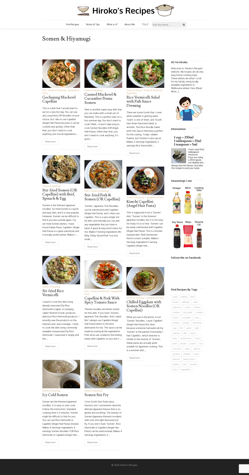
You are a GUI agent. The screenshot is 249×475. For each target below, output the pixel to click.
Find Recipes (72, 24)
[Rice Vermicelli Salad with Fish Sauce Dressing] (145, 73)
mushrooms (186, 338)
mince (193, 333)
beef (192, 297)
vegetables (185, 369)
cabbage (185, 302)
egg (174, 328)
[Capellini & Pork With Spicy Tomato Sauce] (103, 274)
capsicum (177, 307)
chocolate (187, 312)
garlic (189, 328)
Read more (50, 141)
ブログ (145, 24)
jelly (197, 328)
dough (186, 323)
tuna (175, 369)
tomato (193, 364)
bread (175, 302)
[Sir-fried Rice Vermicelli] (61, 270)
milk (185, 333)
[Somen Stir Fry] (103, 374)
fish (181, 328)
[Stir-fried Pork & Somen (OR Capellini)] (103, 174)
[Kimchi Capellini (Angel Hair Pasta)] (145, 180)
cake (195, 302)
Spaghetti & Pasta (155, 197)
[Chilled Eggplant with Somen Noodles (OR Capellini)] (145, 281)
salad (187, 348)
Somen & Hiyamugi (57, 90)
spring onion (189, 359)
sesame (176, 354)
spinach (176, 359)
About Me (129, 24)
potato (183, 343)
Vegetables (132, 93)
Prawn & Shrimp (134, 90)
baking (184, 297)
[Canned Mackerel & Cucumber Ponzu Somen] (103, 73)
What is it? (112, 24)
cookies (199, 312)
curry (196, 317)
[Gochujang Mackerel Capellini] (61, 73)
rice (201, 343)
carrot (187, 307)
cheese (197, 307)
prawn (193, 343)
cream (175, 317)
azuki (175, 297)
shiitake (186, 354)
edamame (197, 323)
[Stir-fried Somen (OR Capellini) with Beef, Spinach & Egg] (61, 169)
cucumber (186, 317)
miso (175, 338)
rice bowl (177, 348)
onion (197, 338)
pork (175, 343)
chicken (176, 312)
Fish (44, 90)
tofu (185, 364)
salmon (196, 348)
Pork (86, 191)
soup (196, 354)
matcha (176, 333)
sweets (176, 364)
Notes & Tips (93, 24)
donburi (176, 323)
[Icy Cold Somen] (61, 374)
